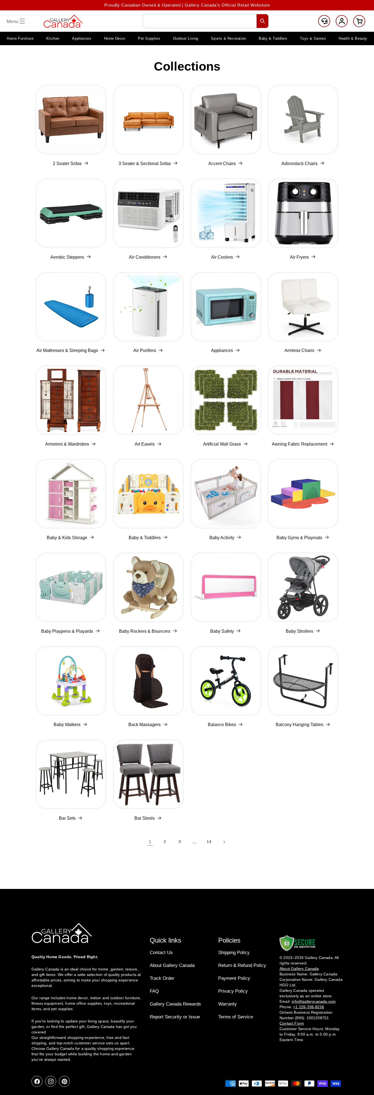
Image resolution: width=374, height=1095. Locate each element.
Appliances (222, 350)
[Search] (263, 21)
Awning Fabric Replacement (299, 444)
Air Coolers (222, 257)
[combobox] (206, 21)
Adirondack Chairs (299, 163)
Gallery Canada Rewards (175, 1004)
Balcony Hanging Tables (299, 724)
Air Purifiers (144, 350)
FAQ (154, 991)
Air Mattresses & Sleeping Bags (67, 350)
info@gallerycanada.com (314, 1001)
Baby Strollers (299, 631)
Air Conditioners (144, 257)
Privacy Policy (233, 991)
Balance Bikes (222, 724)
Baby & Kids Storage (67, 537)
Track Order (162, 978)
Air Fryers (299, 257)
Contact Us (161, 952)
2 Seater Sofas (67, 163)
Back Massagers (144, 724)
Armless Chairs (299, 350)
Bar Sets (67, 818)
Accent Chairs (222, 163)
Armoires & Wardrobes (67, 444)
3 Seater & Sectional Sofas (145, 163)
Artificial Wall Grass (222, 444)
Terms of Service (235, 1016)
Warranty (227, 1004)
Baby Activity (221, 537)
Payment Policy (234, 978)
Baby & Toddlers (145, 537)
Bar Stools (144, 818)
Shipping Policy (234, 952)
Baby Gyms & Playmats (299, 537)
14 (209, 841)
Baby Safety (222, 631)
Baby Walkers (67, 724)
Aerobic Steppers (67, 257)
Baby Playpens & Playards (67, 631)
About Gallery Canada (172, 965)
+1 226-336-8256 (308, 1007)
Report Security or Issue (175, 1016)
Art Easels (145, 444)
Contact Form (292, 1023)
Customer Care (324, 21)
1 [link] (150, 841)
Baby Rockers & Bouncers (144, 631)
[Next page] (224, 842)
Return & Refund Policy (242, 965)
